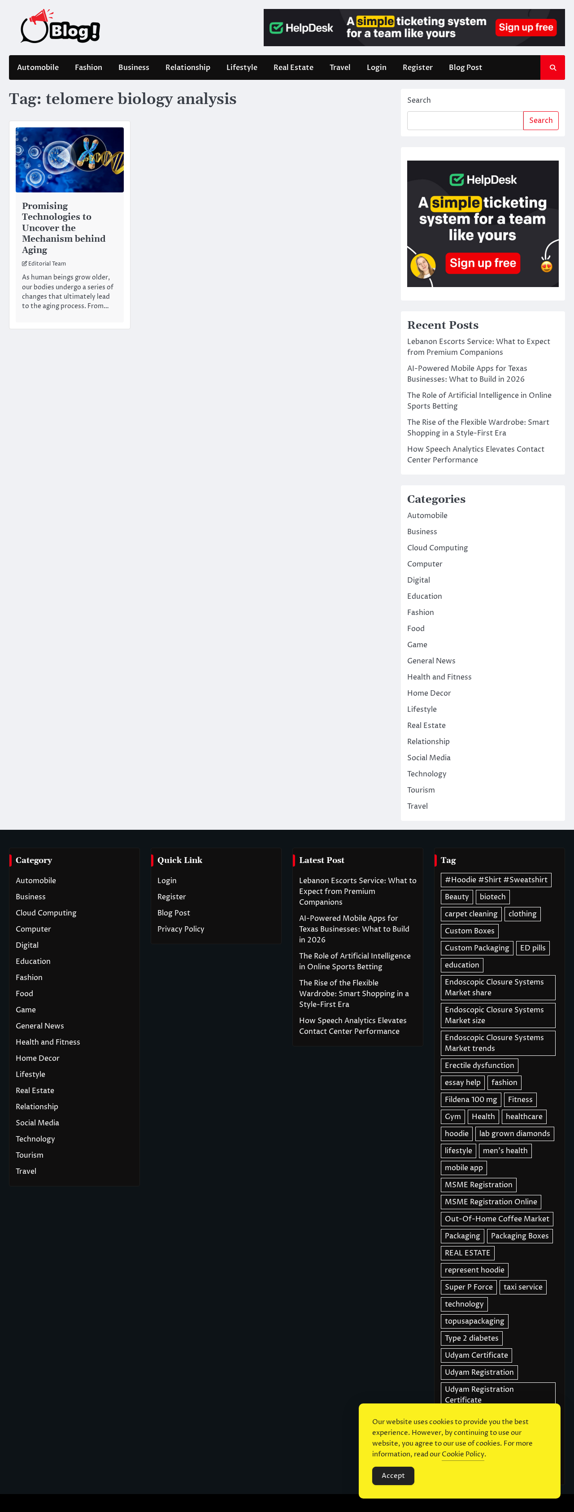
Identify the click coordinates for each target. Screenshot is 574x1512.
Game (417, 645)
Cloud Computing (437, 548)
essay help (463, 1083)
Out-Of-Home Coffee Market (497, 1219)
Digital (418, 580)
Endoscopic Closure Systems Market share (494, 987)
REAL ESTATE (468, 1253)
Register (418, 68)
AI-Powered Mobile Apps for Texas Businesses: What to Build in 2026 (354, 929)
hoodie (457, 1134)
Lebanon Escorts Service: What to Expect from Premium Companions (358, 891)
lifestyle (458, 1151)
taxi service (523, 1287)
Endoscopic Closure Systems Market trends (494, 1043)
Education (424, 596)
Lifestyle (241, 68)
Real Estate (293, 68)
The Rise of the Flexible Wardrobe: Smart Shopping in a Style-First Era (354, 994)
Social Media (429, 758)
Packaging (462, 1236)
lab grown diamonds (514, 1134)
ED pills (533, 948)
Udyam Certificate (476, 1355)
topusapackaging (474, 1321)
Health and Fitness (439, 677)
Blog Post (466, 68)
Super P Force (469, 1287)
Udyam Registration (479, 1372)
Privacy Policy (180, 929)
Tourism (421, 790)
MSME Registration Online (491, 1202)
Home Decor (429, 693)
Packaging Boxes (520, 1236)
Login (377, 68)
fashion (504, 1083)
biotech (493, 897)
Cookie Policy (463, 1454)
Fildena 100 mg (471, 1100)
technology (464, 1304)
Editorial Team (47, 264)
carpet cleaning (471, 914)
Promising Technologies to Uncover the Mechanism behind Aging (64, 228)
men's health (505, 1151)
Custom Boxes (470, 931)
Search (419, 100)
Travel (340, 68)
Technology (427, 774)
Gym (453, 1117)
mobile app (464, 1168)
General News (431, 661)
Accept (393, 1476)
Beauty (457, 897)
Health (483, 1117)
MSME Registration (479, 1185)
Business (133, 68)
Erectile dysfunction (479, 1066)
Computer (425, 564)
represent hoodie (474, 1270)
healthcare (524, 1117)
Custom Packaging (477, 948)
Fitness (520, 1100)
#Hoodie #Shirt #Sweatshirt (496, 880)
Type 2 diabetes (472, 1338)
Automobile (38, 68)
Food (416, 629)
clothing (523, 914)
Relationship (187, 68)
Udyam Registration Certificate (479, 1395)
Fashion (88, 68)
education (462, 965)
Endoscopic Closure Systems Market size (494, 1015)
